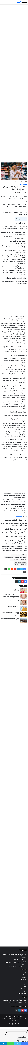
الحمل (17, 1000)
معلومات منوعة (23, 991)
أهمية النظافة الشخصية (20, 557)
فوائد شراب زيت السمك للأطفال (13, 588)
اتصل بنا (17, 1018)
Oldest (18, 1039)
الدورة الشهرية (5, 1000)
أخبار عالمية (23, 979)
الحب (21, 1000)
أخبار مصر (24, 981)
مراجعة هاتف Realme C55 (13, 606)
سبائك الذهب (20, 1002)
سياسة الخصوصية (5, 1018)
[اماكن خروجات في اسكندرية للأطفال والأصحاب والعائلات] (23, 620)
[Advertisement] (14, 20)
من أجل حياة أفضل (16, 181)
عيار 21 (10, 1002)
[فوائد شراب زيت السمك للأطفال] (23, 590)
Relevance (26, 1039)
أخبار (25, 972)
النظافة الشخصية (8, 557)
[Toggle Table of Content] (24, 219)
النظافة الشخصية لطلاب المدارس (18, 559)
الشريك (25, 1002)
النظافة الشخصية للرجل (20, 564)
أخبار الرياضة (23, 974)
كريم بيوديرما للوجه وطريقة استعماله (12, 600)
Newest (21, 1039)
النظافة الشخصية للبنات (20, 562)
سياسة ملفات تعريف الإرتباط (14, 1020)
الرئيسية (24, 181)
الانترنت (25, 1000)
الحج (25, 984)
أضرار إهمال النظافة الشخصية (18, 554)
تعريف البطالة (19, 516)
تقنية (25, 986)
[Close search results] (7, 1032)
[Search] (14, 1030)
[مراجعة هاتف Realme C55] (23, 608)
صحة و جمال (23, 988)
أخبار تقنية (24, 977)
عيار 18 (15, 1002)
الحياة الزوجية (12, 1000)
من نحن (20, 1018)
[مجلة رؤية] (22, 2)
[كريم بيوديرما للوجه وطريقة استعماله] (23, 602)
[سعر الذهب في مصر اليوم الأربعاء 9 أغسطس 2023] (23, 614)
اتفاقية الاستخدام (12, 1018)
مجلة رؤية (10, 1016)
